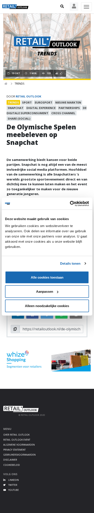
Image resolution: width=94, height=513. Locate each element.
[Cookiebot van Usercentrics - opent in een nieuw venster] (70, 203)
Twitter (12, 484)
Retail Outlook (28, 96)
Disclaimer (10, 459)
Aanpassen (44, 291)
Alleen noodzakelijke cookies (47, 305)
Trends (19, 83)
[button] (62, 6)
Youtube (13, 489)
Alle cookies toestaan (47, 277)
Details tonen (70, 263)
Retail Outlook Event (16, 439)
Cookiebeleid (11, 464)
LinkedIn (13, 479)
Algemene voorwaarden (19, 444)
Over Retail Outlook (16, 434)
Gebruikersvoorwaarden (19, 454)
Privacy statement (14, 449)
